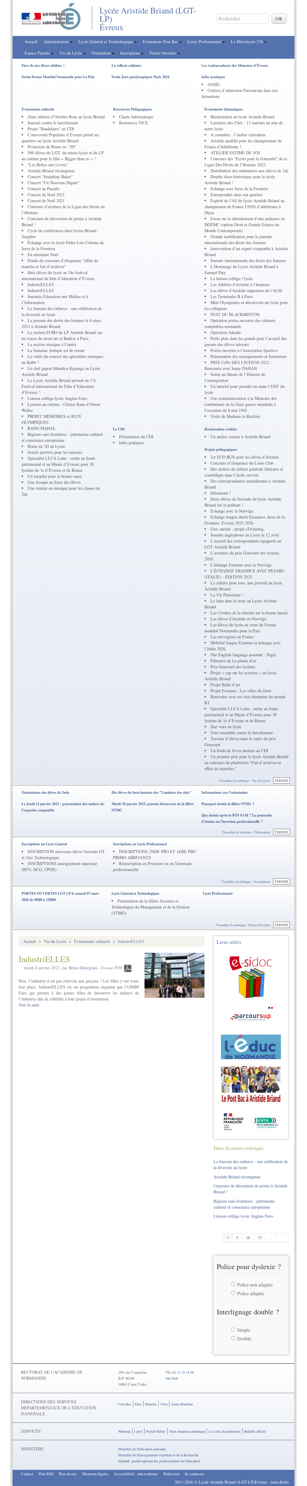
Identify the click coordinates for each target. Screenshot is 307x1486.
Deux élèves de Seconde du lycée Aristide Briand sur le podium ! (242, 502)
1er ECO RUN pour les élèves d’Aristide (244, 457)
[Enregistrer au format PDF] (127, 967)
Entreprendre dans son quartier (236, 194)
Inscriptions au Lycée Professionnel (140, 843)
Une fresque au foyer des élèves (54, 482)
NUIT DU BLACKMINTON (235, 314)
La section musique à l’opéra (52, 344)
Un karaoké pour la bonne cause (55, 476)
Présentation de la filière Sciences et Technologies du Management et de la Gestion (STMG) (150, 907)
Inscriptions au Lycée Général (44, 843)
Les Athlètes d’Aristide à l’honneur (240, 284)
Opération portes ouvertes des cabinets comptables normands (239, 323)
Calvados (124, 1404)
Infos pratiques (213, 76)
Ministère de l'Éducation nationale (142, 1448)
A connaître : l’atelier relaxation (237, 134)
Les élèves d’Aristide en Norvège (238, 619)
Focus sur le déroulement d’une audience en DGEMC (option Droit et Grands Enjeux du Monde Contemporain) (244, 224)
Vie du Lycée (71, 53)
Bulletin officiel (255, 1431)
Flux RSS (46, 1473)
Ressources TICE (133, 123)
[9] (282, 1237)
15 (260, 1237)
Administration (56, 41)
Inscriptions (130, 53)
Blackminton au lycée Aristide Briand (242, 117)
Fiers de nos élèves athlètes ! (43, 65)
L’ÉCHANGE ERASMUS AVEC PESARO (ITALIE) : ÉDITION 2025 (244, 574)
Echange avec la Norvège (231, 511)
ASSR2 (213, 84)
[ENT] (251, 1046)
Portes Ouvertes (163, 53)
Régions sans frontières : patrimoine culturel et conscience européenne (62, 437)
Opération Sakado (225, 332)
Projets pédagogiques (220, 449)
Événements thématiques (223, 109)
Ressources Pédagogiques (132, 109)
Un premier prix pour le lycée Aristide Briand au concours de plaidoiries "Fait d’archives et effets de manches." (246, 762)
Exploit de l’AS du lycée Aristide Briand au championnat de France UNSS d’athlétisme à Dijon (244, 206)
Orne (164, 1404)
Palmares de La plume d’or (233, 660)
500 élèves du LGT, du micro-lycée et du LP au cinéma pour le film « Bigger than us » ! (63, 155)
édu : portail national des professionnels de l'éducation (159, 1460)
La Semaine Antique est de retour (56, 350)
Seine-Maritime (182, 1404)
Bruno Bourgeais (83, 967)
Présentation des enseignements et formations (248, 356)
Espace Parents (38, 53)
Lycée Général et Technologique (106, 41)
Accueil (31, 41)
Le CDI (119, 429)
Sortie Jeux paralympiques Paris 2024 (140, 76)
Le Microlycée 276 (247, 41)
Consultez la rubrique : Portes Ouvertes (243, 925)
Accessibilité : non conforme (136, 1473)
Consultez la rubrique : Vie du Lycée (244, 780)
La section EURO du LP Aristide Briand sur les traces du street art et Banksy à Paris (62, 335)
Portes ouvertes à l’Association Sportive (244, 350)
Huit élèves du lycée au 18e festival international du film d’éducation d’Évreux (58, 275)
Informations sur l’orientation (224, 792)
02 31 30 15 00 (183, 1372)
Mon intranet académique (187, 1431)
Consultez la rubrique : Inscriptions (246, 881)
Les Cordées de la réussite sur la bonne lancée (249, 613)
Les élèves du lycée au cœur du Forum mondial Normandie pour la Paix (240, 628)
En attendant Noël (43, 254)
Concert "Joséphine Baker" (50, 176)
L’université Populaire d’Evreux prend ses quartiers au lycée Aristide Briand (60, 137)
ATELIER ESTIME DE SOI (235, 152)
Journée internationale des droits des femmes (248, 260)
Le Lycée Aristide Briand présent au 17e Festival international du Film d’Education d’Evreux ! (59, 386)
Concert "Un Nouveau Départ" (53, 182)
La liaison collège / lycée (231, 278)
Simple (243, 1330)
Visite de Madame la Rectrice (235, 416)
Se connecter (194, 1473)
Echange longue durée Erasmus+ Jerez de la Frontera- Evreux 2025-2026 (244, 520)
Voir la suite (29, 1005)
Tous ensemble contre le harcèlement (241, 732)
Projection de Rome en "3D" (52, 146)
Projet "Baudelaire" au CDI (51, 128)
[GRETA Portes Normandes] (251, 1121)
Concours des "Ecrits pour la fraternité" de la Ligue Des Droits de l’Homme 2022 (245, 161)
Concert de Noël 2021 (46, 194)
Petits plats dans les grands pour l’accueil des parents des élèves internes (245, 341)
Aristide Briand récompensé (51, 170)
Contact (27, 1473)
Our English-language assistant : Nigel (243, 654)
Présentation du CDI (136, 436)
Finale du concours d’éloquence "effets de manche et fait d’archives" (60, 263)
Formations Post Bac (161, 41)
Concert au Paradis (43, 188)
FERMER (281, 780)
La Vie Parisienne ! (227, 595)
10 (248, 1237)
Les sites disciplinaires (224, 1431)
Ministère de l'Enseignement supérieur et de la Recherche (158, 1454)
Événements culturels (38, 109)
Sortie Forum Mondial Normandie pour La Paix (58, 76)
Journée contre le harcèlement (53, 123)
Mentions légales (95, 1473)
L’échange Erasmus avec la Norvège (241, 565)
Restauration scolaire (220, 429)
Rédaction (171, 1473)
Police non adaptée (255, 1284)
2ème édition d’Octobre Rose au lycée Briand (66, 117)
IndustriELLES (41, 284)
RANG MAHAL (42, 428)
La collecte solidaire (126, 65)
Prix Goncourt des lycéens (232, 666)
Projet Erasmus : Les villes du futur (240, 690)
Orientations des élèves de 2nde (45, 792)
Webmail (124, 1431)
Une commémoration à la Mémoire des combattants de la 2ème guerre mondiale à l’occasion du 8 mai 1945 (240, 404)
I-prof (138, 1431)
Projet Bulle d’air (225, 684)
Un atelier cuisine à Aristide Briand (240, 436)
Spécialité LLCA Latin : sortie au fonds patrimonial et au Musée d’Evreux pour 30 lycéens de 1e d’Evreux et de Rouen (58, 464)
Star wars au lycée (225, 726)
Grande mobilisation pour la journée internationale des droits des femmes (238, 239)
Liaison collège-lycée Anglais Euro (57, 398)
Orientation (101, 53)
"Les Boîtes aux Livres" (48, 164)
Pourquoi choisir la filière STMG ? (227, 803)
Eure (138, 1404)
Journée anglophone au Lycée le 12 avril (244, 535)
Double (244, 1338)
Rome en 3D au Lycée (46, 446)
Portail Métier (155, 1431)
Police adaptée (250, 1293)
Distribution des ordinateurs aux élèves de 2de (249, 170)
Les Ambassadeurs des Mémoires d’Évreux (234, 65)
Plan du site (68, 1473)
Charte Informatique (136, 117)
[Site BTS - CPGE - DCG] (251, 1084)
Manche (150, 1404)
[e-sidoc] (250, 976)
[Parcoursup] (251, 1016)
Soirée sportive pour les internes (55, 452)
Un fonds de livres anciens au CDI (239, 750)
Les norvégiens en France (232, 637)
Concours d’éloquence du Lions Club (241, 463)
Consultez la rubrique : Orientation (246, 832)
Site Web (171, 1378)
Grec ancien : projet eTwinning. (237, 529)
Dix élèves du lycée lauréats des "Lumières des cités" (152, 792)
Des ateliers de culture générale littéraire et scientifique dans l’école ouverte (243, 472)
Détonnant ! (220, 493)
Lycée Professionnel (204, 41)
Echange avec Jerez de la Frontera (239, 188)
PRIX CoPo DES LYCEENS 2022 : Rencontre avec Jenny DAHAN (238, 365)
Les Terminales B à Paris (231, 296)
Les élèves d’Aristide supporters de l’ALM (246, 290)
